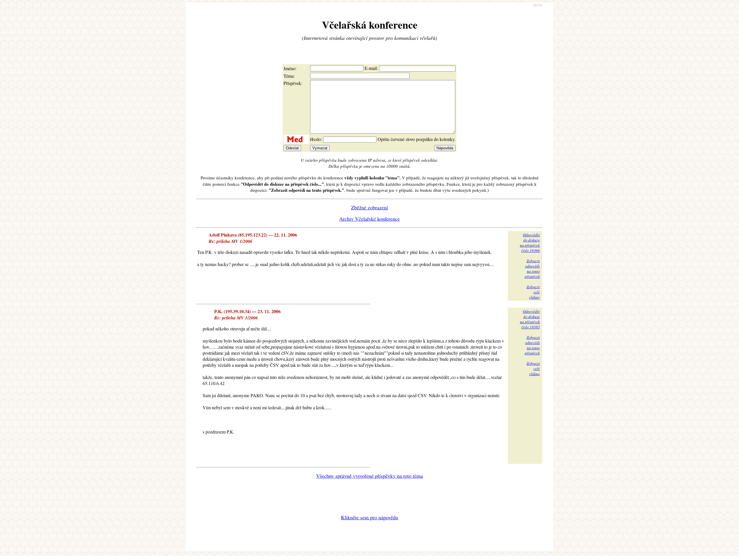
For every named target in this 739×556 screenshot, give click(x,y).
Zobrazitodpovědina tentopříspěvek (532, 268)
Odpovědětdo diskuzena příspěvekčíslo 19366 (530, 242)
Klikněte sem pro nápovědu (369, 517)
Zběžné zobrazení (369, 207)
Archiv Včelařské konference (369, 218)
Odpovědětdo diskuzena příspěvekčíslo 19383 (530, 319)
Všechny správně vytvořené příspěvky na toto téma (369, 475)
